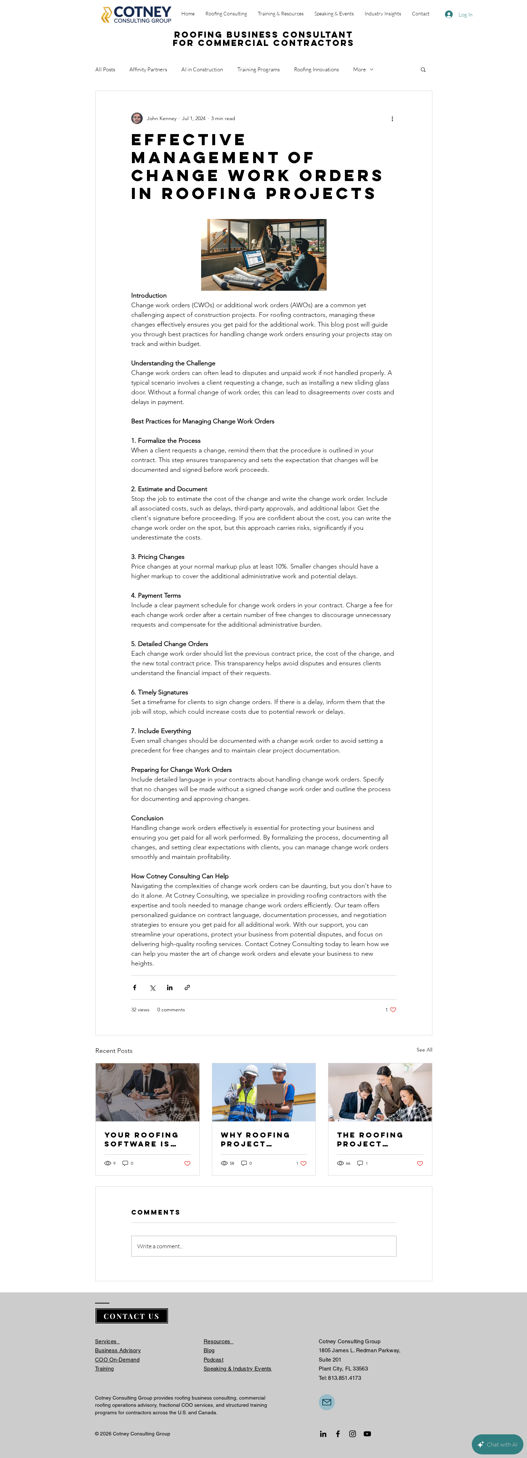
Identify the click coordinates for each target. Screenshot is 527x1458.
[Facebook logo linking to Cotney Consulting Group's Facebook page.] (337, 1433)
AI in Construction (202, 69)
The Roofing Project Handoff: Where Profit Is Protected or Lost (380, 1139)
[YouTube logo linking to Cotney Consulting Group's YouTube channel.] (367, 1433)
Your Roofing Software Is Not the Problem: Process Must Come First (142, 1139)
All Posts (105, 69)
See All (424, 1049)
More (359, 69)
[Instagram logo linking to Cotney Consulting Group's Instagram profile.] (352, 1433)
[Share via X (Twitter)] (152, 987)
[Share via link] (187, 987)
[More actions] (392, 118)
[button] (423, 69)
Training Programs (258, 69)
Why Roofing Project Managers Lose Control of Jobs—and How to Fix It (262, 1139)
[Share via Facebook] (134, 987)
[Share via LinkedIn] (169, 987)
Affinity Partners (148, 69)
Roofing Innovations (316, 69)
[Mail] (327, 1402)
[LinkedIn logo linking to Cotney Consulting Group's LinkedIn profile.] (323, 1433)
